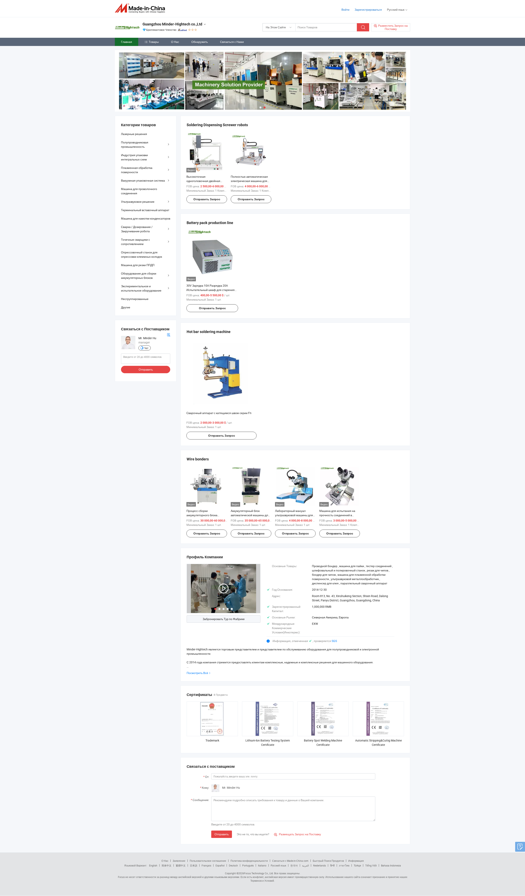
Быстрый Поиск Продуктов (328, 860)
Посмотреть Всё (197, 673)
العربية (305, 865)
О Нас (175, 42)
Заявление (179, 860)
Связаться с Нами (232, 42)
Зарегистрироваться (368, 9)
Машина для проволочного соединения (139, 191)
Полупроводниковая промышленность (134, 144)
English (153, 865)
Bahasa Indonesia (391, 865)
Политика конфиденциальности (249, 860)
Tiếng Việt (371, 865)
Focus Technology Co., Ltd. (259, 873)
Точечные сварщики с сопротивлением (135, 242)
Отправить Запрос (206, 199)
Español (220, 865)
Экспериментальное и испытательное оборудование (141, 288)
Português (248, 865)
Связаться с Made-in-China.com (290, 860)
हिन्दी (332, 865)
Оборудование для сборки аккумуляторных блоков (138, 275)
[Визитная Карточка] (168, 334)
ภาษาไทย (344, 865)
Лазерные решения (134, 134)
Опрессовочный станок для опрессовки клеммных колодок (141, 254)
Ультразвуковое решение (137, 202)
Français (206, 865)
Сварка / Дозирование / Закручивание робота (137, 229)
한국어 (294, 865)
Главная (126, 42)
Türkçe (357, 865)
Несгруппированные (134, 299)
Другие (125, 307)
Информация (356, 860)
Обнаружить (199, 42)
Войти (345, 9)
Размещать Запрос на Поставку (297, 834)
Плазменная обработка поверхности (136, 170)
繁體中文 (181, 865)
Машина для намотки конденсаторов (145, 218)
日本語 (193, 865)
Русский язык (278, 865)
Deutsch (233, 865)
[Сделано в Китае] (141, 8)
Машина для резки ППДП (137, 265)
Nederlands (319, 865)
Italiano (262, 865)
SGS (334, 641)
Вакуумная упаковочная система (143, 180)
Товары (154, 42)
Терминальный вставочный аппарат (145, 210)
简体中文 (166, 865)
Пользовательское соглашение (208, 860)
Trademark (212, 740)
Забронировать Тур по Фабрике (224, 619)
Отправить (222, 834)
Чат (146, 348)
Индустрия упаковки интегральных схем (134, 157)
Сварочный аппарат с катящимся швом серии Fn (218, 413)
